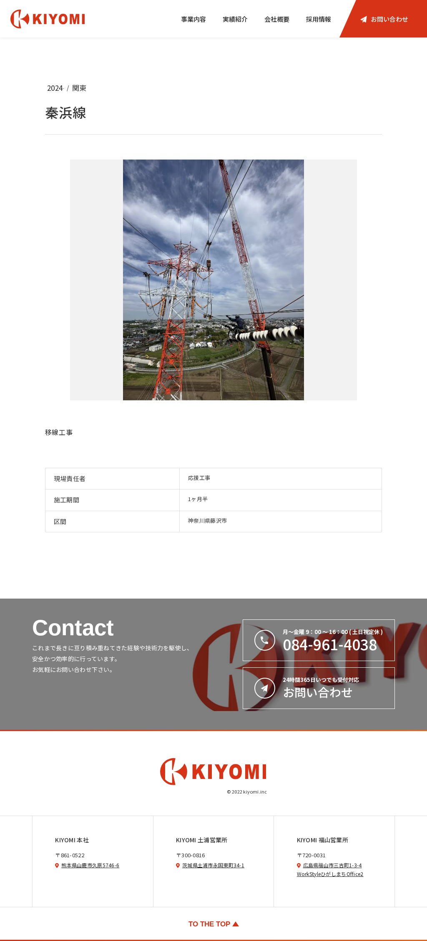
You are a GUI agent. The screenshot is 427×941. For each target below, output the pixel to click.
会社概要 (276, 19)
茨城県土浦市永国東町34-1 (213, 865)
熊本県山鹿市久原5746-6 (90, 865)
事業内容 (193, 19)
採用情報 (318, 19)
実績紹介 (235, 19)
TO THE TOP (209, 924)
